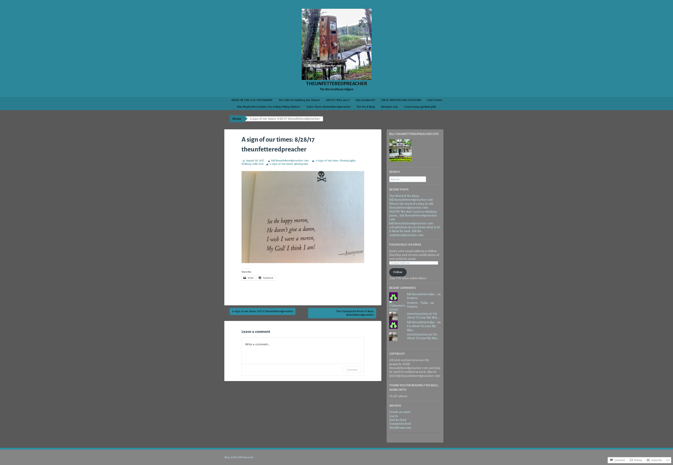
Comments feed (400, 423)
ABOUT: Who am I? (338, 100)
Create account (399, 412)
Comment (352, 369)
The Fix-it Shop (365, 106)
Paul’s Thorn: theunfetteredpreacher (328, 106)
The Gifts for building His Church (299, 100)
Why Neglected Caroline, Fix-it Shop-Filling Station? (268, 106)
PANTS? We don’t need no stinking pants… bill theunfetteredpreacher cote (413, 215)
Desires (412, 298)
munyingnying (417, 313)
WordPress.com (400, 427)
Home (236, 118)
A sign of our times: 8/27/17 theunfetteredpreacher (262, 311)
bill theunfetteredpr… (422, 294)
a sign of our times (281, 163)
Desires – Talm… (418, 302)
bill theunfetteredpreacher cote (290, 160)
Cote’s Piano (434, 100)
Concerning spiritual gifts (420, 106)
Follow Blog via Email (405, 244)
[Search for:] (407, 179)
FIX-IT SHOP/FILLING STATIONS (401, 100)
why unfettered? (365, 100)
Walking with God (252, 163)
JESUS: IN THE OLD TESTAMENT (252, 100)
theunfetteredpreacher (336, 83)
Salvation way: (389, 106)
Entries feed (397, 420)
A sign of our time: (327, 160)
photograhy (301, 163)
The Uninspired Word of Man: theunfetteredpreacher (355, 313)
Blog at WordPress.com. (239, 457)
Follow (397, 272)
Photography (347, 160)
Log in (393, 416)
